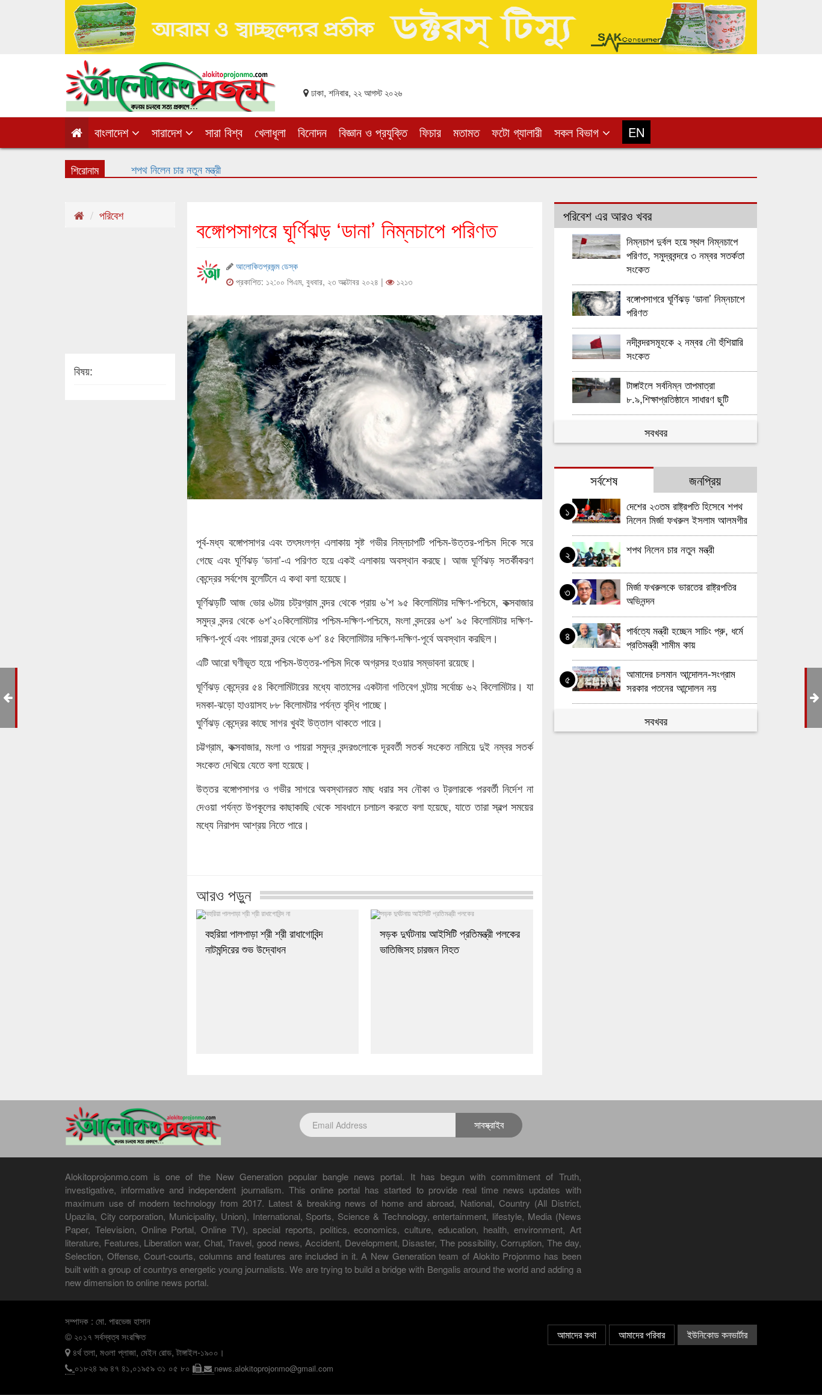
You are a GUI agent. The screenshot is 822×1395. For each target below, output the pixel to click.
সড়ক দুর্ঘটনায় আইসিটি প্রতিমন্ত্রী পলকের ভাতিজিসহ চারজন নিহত (450, 940)
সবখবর (655, 432)
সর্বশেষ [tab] (603, 480)
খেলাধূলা (270, 132)
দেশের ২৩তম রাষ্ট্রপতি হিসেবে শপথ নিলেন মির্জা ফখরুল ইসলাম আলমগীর (686, 512)
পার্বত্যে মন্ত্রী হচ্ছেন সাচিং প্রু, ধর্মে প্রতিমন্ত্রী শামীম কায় (684, 637)
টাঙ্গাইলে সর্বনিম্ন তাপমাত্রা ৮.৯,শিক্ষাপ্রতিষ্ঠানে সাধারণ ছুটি (679, 391)
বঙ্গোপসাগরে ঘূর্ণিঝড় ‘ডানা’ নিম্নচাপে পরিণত (685, 305)
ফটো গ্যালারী (517, 132)
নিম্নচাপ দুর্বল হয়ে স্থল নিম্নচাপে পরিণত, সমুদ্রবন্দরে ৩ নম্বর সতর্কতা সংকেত (685, 255)
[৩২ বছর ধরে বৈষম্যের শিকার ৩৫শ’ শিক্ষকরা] (814, 696)
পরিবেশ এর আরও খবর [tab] (607, 215)
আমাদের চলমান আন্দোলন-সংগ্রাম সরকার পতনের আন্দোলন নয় (680, 680)
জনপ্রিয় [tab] (705, 480)
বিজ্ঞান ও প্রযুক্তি (373, 132)
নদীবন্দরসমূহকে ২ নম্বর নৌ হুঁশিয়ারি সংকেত (684, 348)
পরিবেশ (111, 215)
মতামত (466, 132)
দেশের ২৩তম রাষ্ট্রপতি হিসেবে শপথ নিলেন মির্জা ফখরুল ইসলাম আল (247, 168)
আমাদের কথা (576, 1334)
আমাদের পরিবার (642, 1334)
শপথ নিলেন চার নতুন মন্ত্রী (670, 549)
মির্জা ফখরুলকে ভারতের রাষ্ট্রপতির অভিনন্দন (681, 593)
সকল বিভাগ (578, 132)
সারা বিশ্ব (224, 132)
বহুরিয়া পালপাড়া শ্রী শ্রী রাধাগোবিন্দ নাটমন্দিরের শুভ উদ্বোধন (264, 940)
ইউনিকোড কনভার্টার (717, 1334)
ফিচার (430, 132)
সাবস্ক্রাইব (489, 1125)
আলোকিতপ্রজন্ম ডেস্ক (267, 266)
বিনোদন (312, 132)
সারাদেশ (168, 132)
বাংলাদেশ (113, 132)
